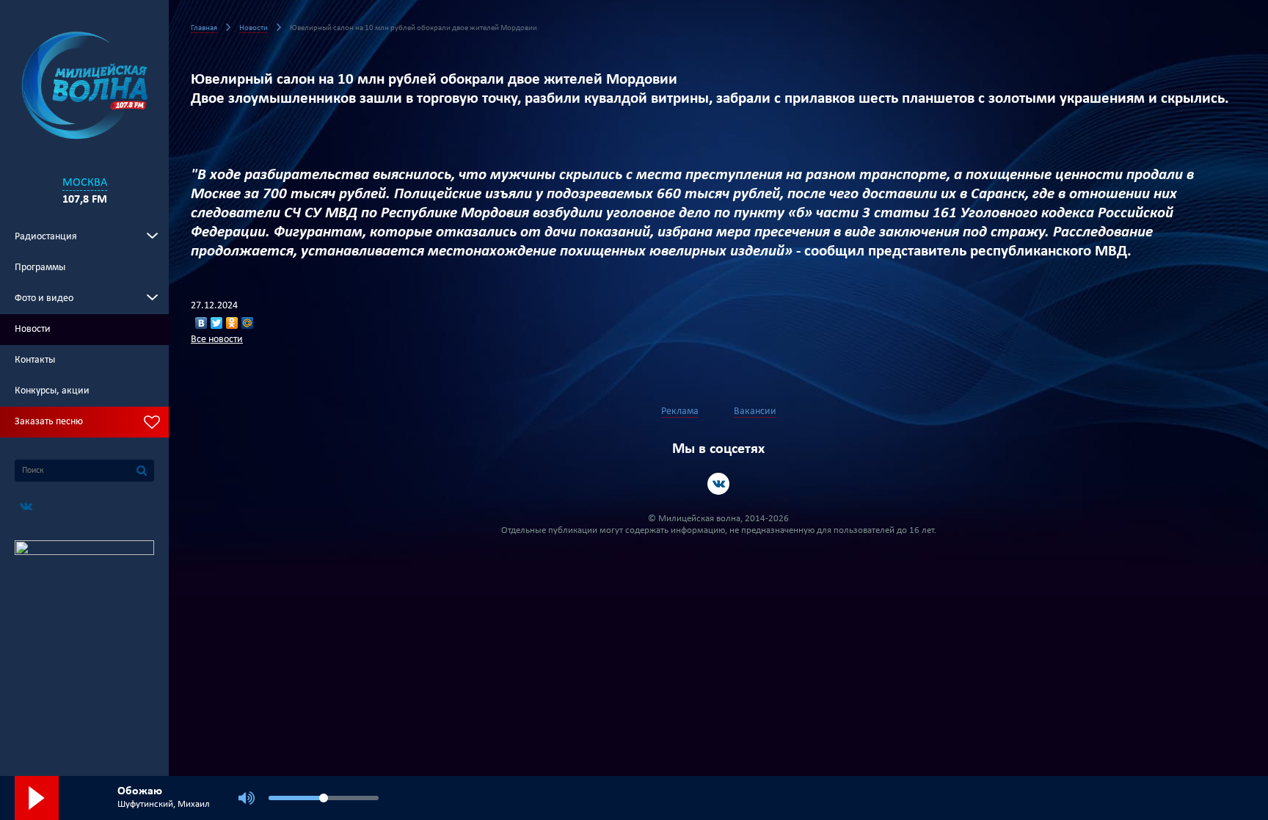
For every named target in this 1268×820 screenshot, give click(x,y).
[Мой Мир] (247, 323)
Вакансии (755, 411)
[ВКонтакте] (201, 323)
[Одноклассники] (232, 323)
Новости (33, 329)
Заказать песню (49, 421)
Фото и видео (44, 298)
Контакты (35, 360)
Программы (40, 267)
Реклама (680, 411)
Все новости (217, 339)
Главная (204, 28)
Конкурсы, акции (52, 390)
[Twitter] (217, 323)
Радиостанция (46, 236)
